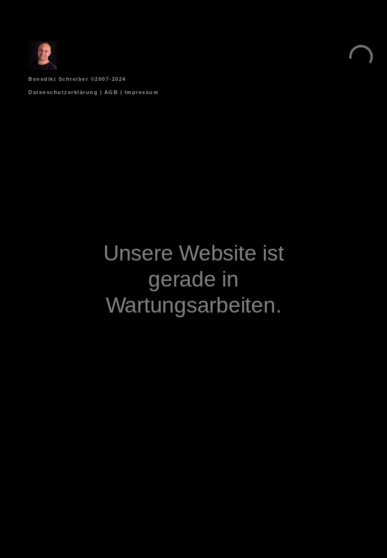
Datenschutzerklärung (63, 92)
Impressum (142, 92)
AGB (111, 92)
